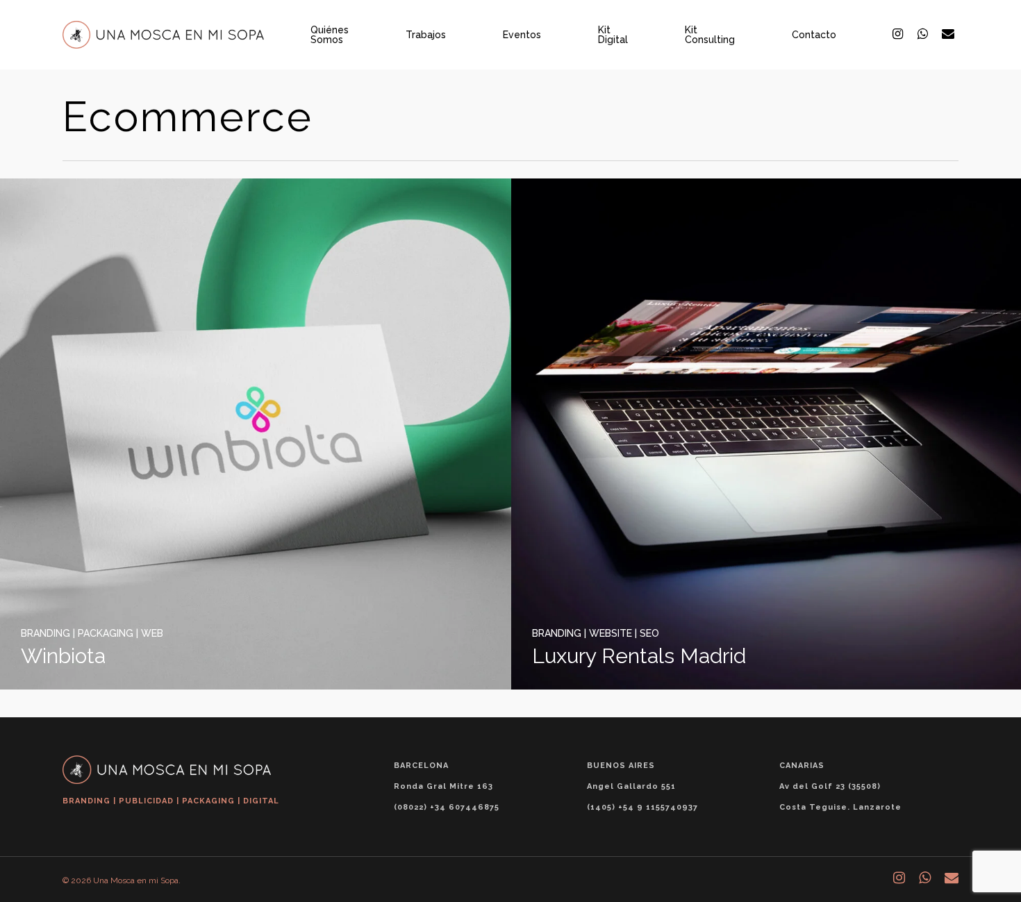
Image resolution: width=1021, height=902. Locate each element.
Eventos (522, 35)
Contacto (814, 35)
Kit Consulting (710, 34)
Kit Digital (613, 34)
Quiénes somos (329, 34)
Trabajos (426, 35)
